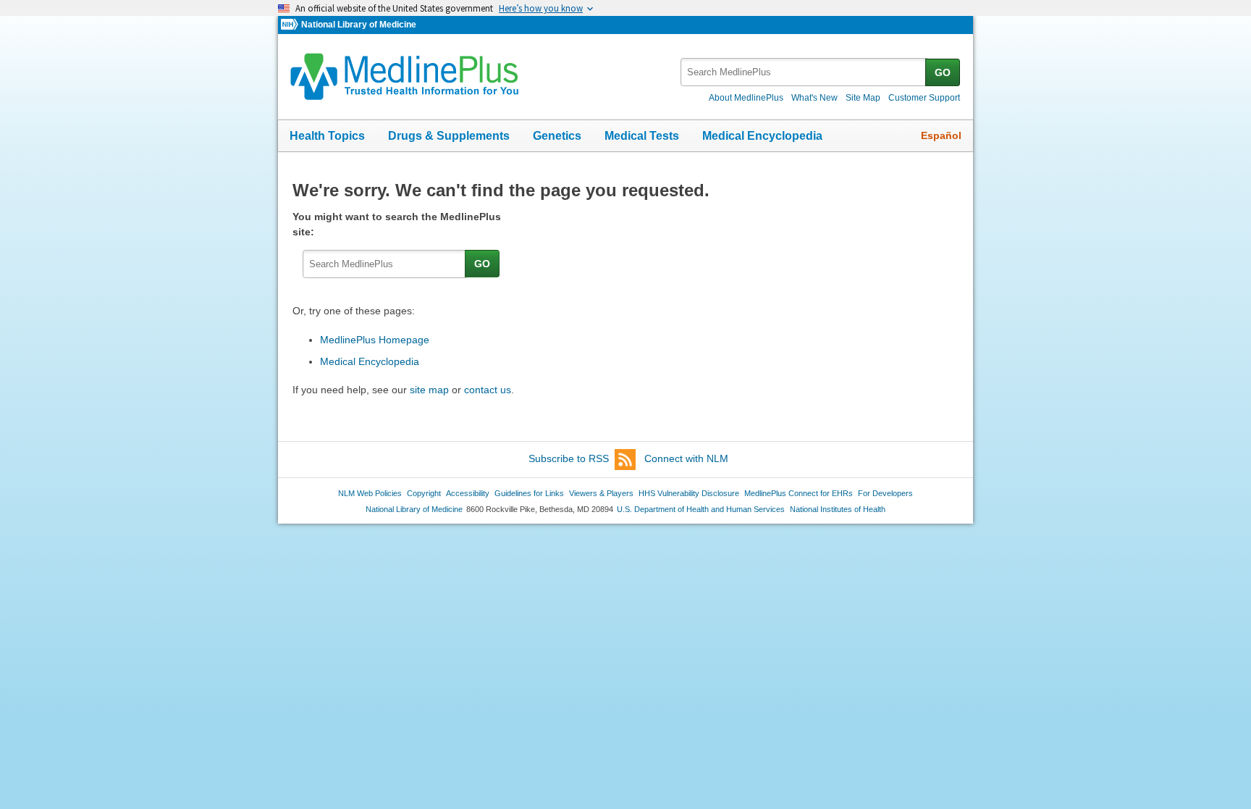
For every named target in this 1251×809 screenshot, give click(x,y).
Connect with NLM (686, 458)
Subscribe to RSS (568, 458)
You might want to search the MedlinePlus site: (396, 224)
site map (429, 389)
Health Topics (327, 136)
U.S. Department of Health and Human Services (701, 509)
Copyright (424, 493)
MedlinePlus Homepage (374, 339)
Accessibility (467, 493)
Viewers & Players (601, 493)
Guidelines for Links (529, 493)
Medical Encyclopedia (762, 136)
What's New (814, 98)
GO (943, 72)
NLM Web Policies (370, 493)
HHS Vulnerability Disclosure (689, 493)
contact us (487, 389)
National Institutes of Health (837, 509)
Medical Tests (642, 136)
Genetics (557, 136)
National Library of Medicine (358, 25)
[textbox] (804, 72)
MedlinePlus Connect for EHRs (798, 493)
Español (941, 135)
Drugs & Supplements (449, 136)
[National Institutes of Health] (291, 25)
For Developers (885, 493)
